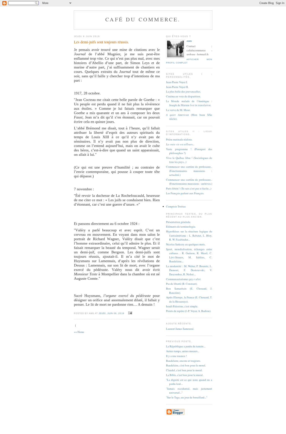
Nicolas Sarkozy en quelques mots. (185, 244)
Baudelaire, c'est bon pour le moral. (186, 365)
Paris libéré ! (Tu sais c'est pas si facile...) (188, 188)
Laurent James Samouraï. (180, 329)
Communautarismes (183, 279)
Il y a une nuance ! (176, 356)
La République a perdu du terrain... (185, 346)
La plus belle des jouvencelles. (183, 91)
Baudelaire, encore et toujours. (183, 361)
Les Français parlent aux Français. (185, 193)
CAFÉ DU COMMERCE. (142, 19)
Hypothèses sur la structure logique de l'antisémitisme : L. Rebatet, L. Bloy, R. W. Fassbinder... (189, 235)
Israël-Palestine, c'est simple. (182, 306)
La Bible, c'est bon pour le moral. (184, 375)
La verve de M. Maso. (178, 110)
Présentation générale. (178, 222)
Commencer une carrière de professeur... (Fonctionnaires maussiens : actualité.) (189, 171)
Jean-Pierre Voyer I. (177, 82)
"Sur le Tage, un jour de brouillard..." (186, 397)
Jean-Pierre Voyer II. (177, 87)
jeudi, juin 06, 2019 (111, 313)
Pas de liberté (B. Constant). (181, 284)
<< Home (79, 332)
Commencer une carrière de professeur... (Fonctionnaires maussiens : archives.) (189, 182)
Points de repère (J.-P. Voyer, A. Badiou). (188, 311)
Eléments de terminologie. (181, 226)
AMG (189, 41)
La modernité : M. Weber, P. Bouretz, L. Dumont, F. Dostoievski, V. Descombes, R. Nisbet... (189, 270)
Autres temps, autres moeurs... (182, 351)
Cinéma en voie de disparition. (183, 96)
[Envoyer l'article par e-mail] (129, 313)
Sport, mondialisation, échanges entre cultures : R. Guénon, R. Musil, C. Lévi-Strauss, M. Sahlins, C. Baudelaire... (189, 255)
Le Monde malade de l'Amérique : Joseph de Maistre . (189, 103)
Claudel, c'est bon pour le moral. (184, 370)
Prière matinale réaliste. (179, 139)
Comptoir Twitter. (176, 206)
